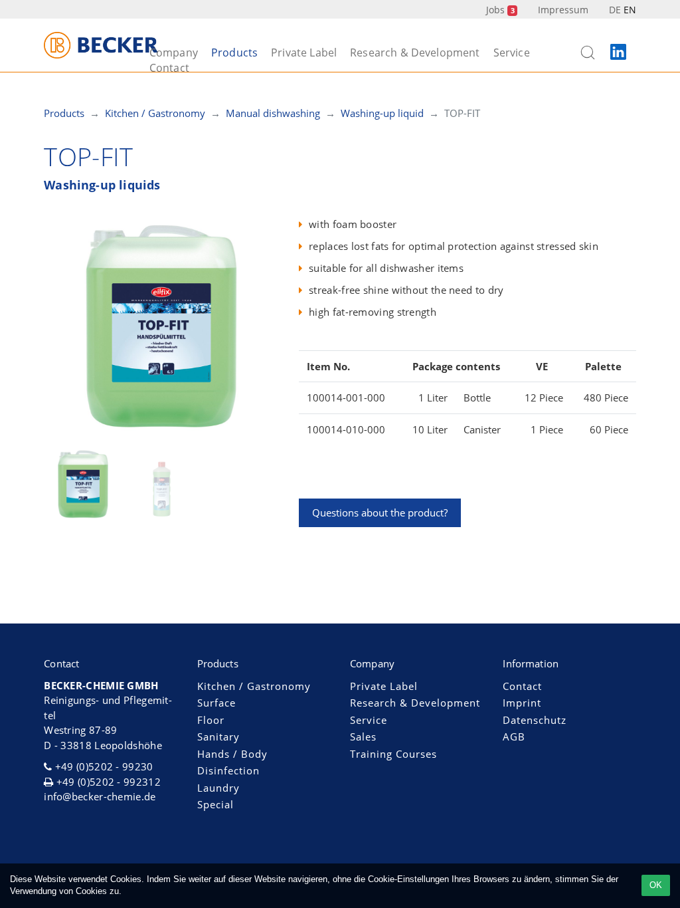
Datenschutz (534, 720)
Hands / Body (232, 753)
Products (234, 52)
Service (511, 52)
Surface (216, 702)
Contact (169, 67)
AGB (514, 736)
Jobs (500, 9)
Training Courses (393, 753)
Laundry (218, 787)
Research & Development (414, 52)
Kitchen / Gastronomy (254, 686)
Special (215, 804)
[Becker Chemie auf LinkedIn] (618, 52)
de (615, 9)
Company (173, 52)
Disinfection (228, 770)
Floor (210, 720)
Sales (363, 736)
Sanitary (218, 736)
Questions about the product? (380, 512)
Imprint (522, 702)
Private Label (304, 52)
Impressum (563, 9)
